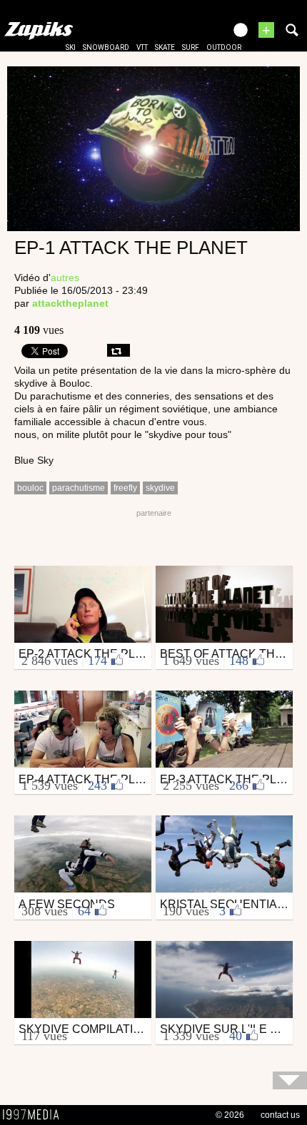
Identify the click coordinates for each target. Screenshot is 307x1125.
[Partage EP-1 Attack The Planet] (118, 350)
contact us (280, 1115)
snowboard (106, 47)
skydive (160, 488)
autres (65, 277)
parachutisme (78, 488)
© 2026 (230, 1115)
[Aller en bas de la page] (290, 1080)
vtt (142, 47)
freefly (125, 488)
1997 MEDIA (35, 1115)
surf (190, 47)
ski (71, 47)
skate (165, 47)
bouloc (30, 488)
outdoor (223, 47)
